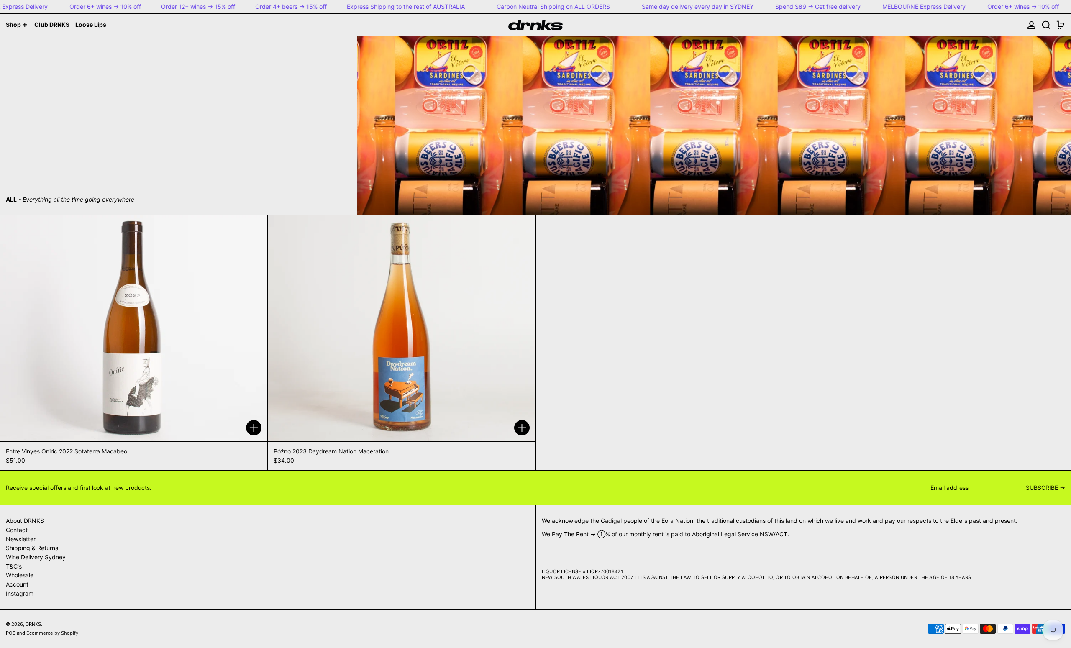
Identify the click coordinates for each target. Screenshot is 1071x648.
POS (10, 633)
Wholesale (19, 575)
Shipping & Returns (32, 547)
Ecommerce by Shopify (52, 633)
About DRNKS (25, 520)
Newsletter (21, 539)
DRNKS (33, 624)
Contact (17, 529)
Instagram (19, 593)
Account (17, 584)
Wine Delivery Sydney (36, 557)
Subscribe (1042, 487)
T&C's (14, 566)
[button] (1046, 25)
